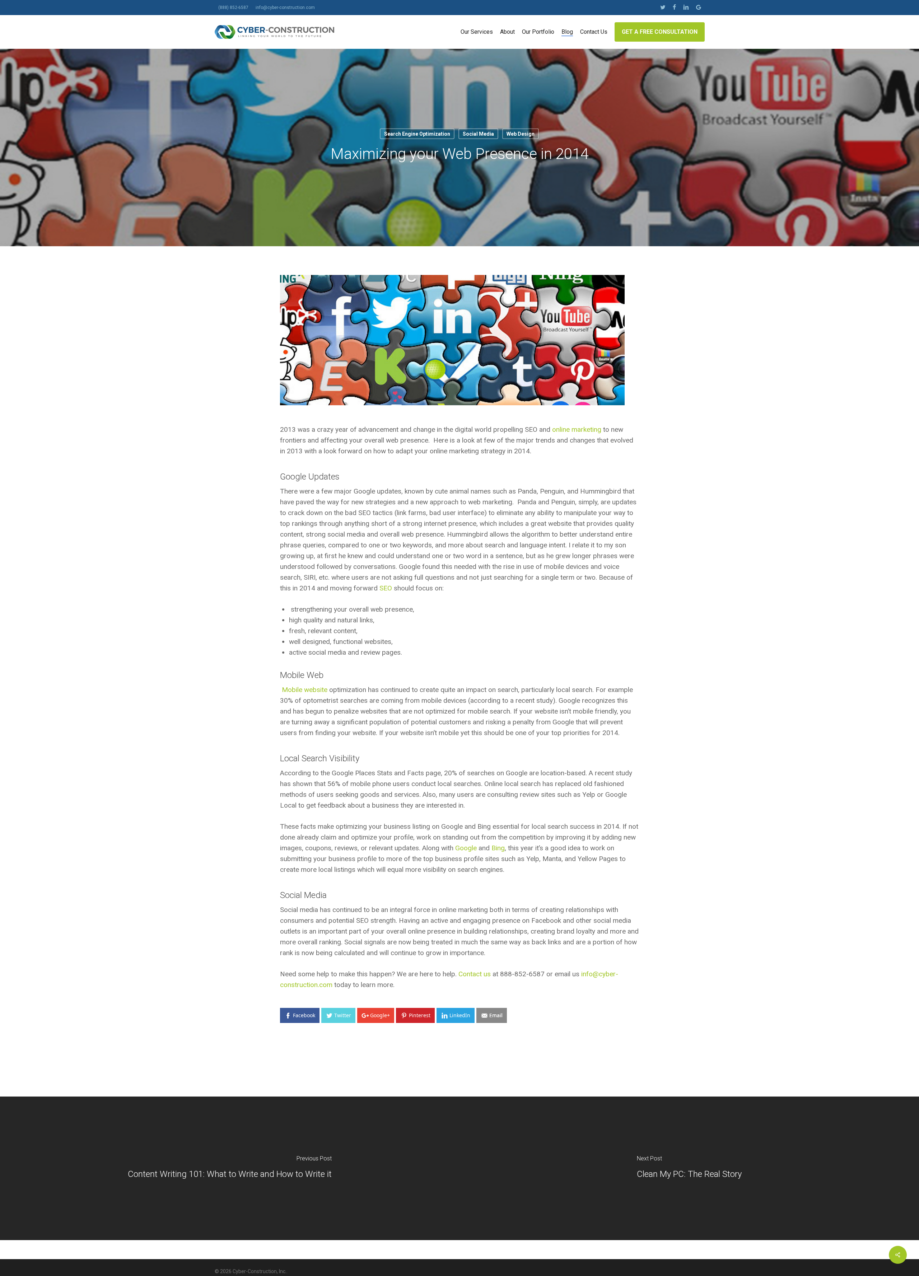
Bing (498, 848)
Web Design (521, 134)
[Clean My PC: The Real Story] (689, 1168)
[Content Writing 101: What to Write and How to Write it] (230, 1168)
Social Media (478, 134)
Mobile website (303, 690)
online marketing (576, 429)
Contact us (474, 974)
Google (465, 848)
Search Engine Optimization (417, 134)
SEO (385, 588)
